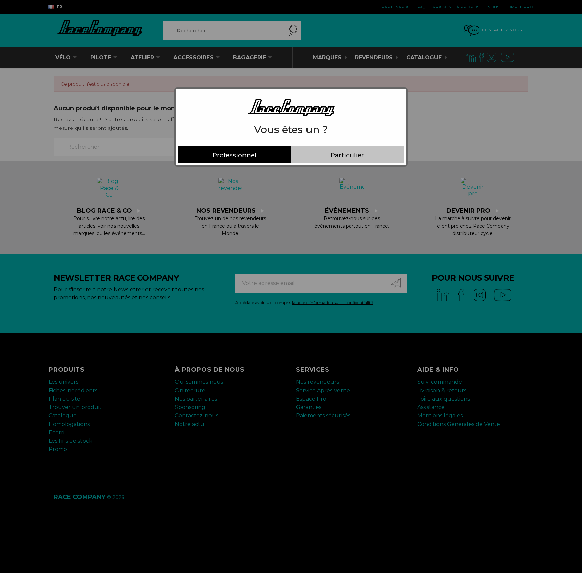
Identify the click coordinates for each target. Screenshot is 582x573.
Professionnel (234, 155)
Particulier (347, 155)
